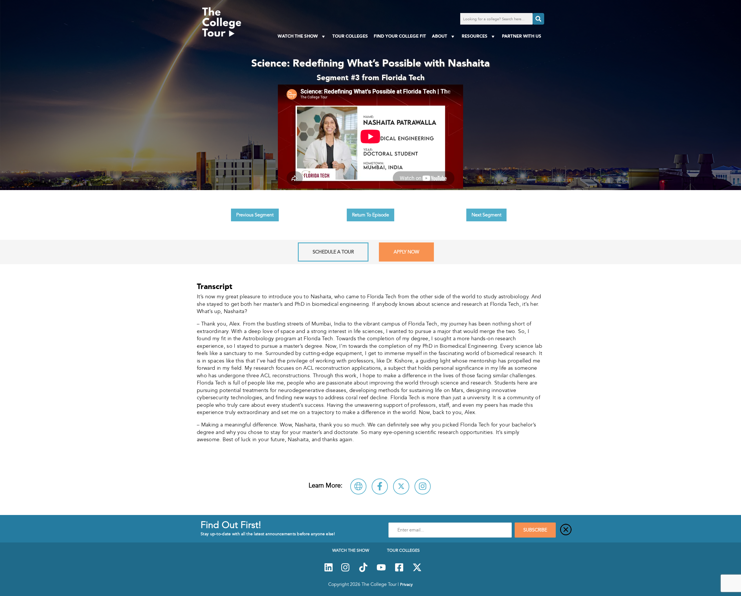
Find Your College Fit (400, 36)
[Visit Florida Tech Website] (358, 486)
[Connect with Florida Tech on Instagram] (422, 486)
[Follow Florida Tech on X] (401, 486)
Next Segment (486, 215)
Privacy (406, 584)
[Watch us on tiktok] (363, 570)
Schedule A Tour (333, 252)
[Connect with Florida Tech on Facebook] (380, 486)
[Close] (566, 530)
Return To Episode (370, 215)
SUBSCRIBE (535, 530)
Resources (474, 36)
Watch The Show (298, 36)
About (439, 36)
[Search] (538, 19)
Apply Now (406, 252)
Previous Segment (255, 215)
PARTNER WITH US (521, 36)
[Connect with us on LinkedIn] (328, 570)
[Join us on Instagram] (345, 570)
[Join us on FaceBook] (399, 570)
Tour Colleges (350, 36)
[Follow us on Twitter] (417, 570)
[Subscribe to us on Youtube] (381, 570)
